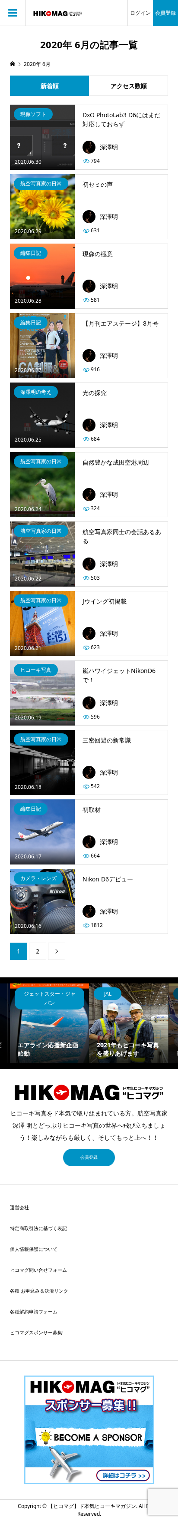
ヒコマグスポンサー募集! (37, 1332)
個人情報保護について (33, 1249)
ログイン (140, 12)
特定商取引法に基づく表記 (38, 1228)
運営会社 (19, 1207)
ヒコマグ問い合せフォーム (38, 1270)
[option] (49, 1023)
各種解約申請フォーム (33, 1311)
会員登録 (165, 12)
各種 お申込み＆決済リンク (39, 1290)
